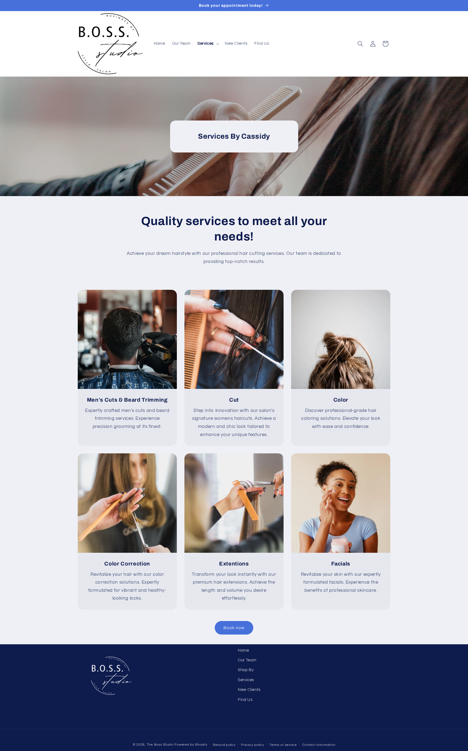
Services (246, 680)
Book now (234, 628)
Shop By (245, 670)
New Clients (249, 690)
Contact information (318, 744)
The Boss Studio (160, 744)
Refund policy (224, 744)
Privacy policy (252, 744)
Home (243, 650)
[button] (207, 44)
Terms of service (283, 744)
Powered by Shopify (190, 744)
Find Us (245, 700)
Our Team (247, 660)
